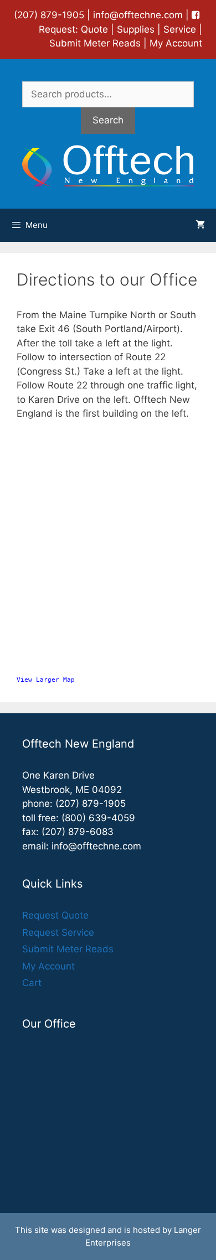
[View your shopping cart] (200, 225)
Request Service (58, 932)
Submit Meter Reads (95, 43)
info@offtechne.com (138, 14)
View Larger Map (46, 679)
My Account (176, 43)
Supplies (136, 29)
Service (179, 29)
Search (108, 120)
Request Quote (55, 915)
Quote (94, 29)
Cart (32, 982)
